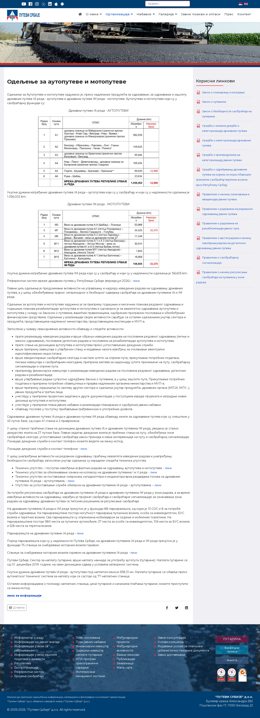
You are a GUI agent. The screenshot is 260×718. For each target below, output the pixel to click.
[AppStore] (56, 4)
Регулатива (22, 663)
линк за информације (24, 595)
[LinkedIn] (50, 4)
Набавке (144, 14)
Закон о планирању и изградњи (223, 92)
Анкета (232, 660)
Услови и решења (171, 642)
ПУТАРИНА (232, 639)
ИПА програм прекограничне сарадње (87, 663)
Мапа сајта (124, 667)
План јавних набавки (91, 642)
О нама (92, 14)
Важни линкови (128, 655)
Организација (117, 14)
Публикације (126, 659)
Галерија (166, 14)
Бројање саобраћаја (29, 676)
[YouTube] (24, 4)
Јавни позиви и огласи (200, 14)
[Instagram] (37, 4)
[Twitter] (43, 4)
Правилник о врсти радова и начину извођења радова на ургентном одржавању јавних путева (223, 243)
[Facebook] (30, 4)
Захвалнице (125, 663)
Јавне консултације (172, 638)
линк (136, 281)
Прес (228, 14)
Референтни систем (29, 672)
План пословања (88, 638)
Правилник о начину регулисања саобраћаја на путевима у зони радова (221, 277)
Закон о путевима (214, 101)
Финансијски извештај (92, 646)
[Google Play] (62, 4)
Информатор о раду (29, 638)
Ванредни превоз (231, 649)
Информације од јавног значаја (37, 642)
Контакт (244, 14)
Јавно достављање (171, 655)
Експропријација (26, 667)
